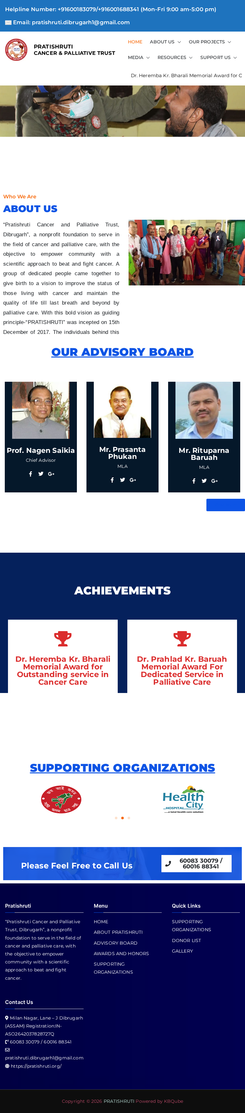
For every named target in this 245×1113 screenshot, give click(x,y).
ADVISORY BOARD (115, 943)
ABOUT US (162, 42)
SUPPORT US (215, 57)
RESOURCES (172, 57)
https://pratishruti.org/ (36, 1066)
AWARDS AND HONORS (121, 953)
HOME (135, 42)
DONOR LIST (186, 940)
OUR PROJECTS (207, 42)
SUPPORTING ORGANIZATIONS (113, 968)
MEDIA (136, 57)
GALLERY (182, 951)
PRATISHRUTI (53, 46)
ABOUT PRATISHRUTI (118, 932)
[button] (178, 42)
